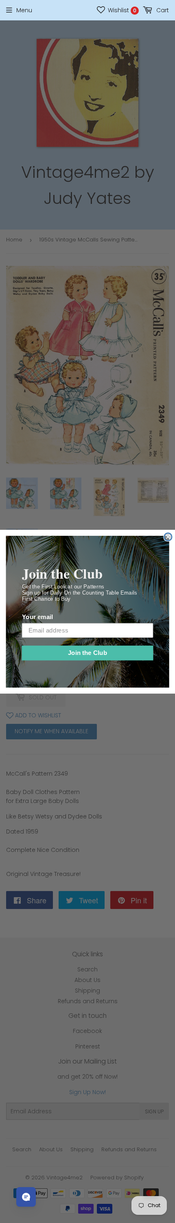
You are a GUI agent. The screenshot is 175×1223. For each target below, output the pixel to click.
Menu (24, 10)
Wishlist (121, 10)
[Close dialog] (168, 536)
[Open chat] (26, 1197)
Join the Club (87, 652)
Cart (162, 10)
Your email (37, 616)
